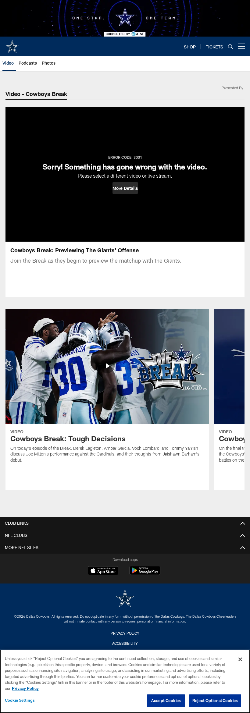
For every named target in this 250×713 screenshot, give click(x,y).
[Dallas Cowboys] (125, 598)
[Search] (230, 46)
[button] (125, 188)
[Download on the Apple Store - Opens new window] (103, 571)
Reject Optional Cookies (215, 700)
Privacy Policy (125, 633)
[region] (125, 681)
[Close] (240, 659)
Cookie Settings (20, 700)
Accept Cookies (166, 700)
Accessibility (125, 643)
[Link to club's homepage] (12, 44)
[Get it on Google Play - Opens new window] (145, 573)
